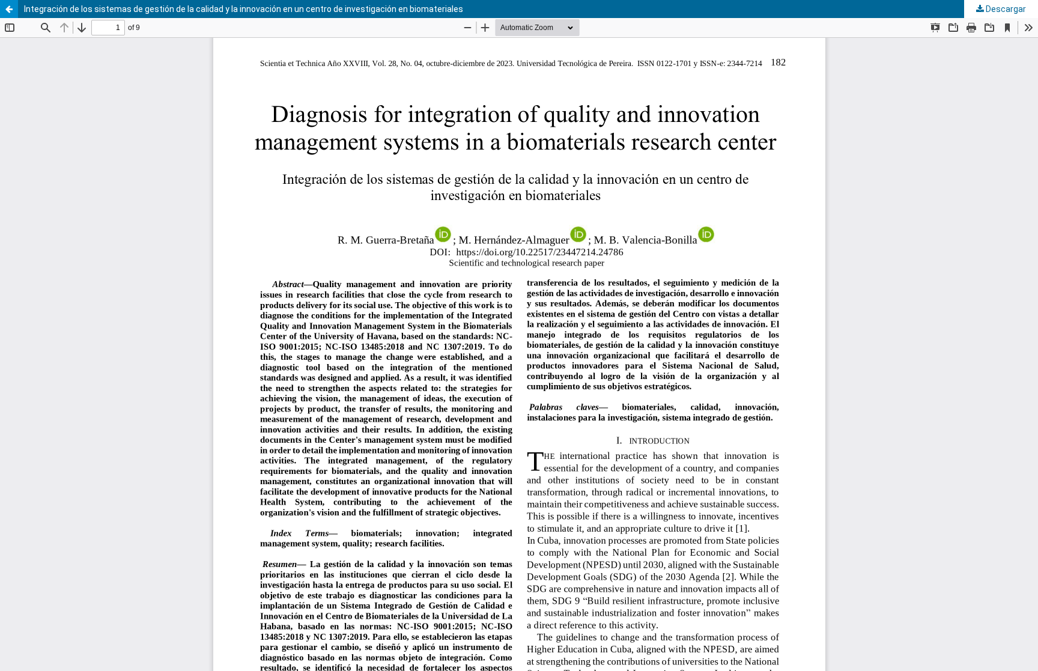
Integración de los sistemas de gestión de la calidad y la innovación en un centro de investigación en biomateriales (243, 9)
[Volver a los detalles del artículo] (9, 9)
